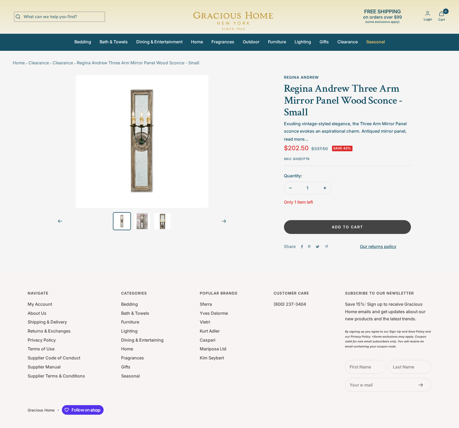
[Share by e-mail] (326, 246)
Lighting (303, 41)
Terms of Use (41, 348)
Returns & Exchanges (49, 331)
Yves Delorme (214, 313)
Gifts (324, 41)
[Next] (224, 221)
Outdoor (251, 41)
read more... (296, 139)
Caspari (207, 340)
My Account (40, 304)
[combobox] (63, 16)
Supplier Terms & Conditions (56, 376)
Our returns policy (378, 246)
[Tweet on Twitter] (317, 247)
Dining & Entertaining (142, 340)
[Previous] (60, 221)
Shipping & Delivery (47, 322)
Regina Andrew (301, 77)
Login (428, 19)
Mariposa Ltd (213, 348)
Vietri (205, 322)
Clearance (347, 41)
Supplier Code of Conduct (54, 357)
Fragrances (222, 41)
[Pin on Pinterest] (309, 247)
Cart (441, 20)
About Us (37, 313)
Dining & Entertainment (159, 41)
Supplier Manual (44, 367)
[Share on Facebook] (302, 247)
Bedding (82, 41)
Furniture (277, 41)
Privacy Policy (42, 340)
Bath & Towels (114, 41)
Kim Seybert (212, 357)
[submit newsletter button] (422, 385)
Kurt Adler (210, 331)
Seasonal (375, 41)
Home (197, 41)
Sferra (206, 304)
